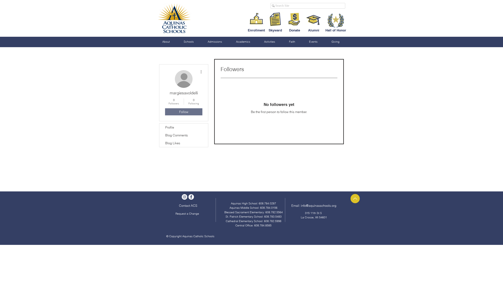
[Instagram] (184, 197)
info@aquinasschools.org (318, 206)
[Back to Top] (355, 198)
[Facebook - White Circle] (191, 197)
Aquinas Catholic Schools (198, 236)
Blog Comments (176, 135)
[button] (166, 42)
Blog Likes (172, 143)
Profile (169, 127)
